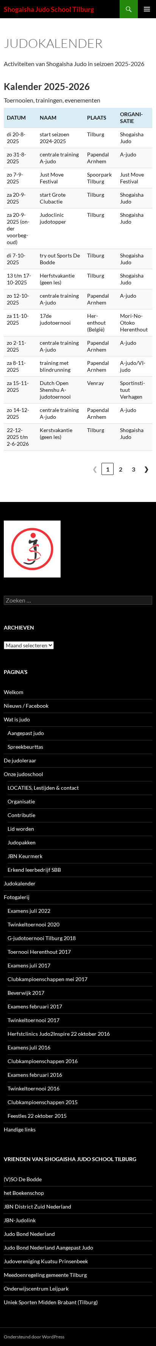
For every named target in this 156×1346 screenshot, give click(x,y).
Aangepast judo (26, 733)
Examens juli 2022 (29, 910)
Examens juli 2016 (29, 1047)
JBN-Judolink (20, 1220)
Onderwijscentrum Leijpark (36, 1288)
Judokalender (20, 883)
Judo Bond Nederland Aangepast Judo (48, 1247)
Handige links (20, 1129)
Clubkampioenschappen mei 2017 (47, 979)
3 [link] (133, 469)
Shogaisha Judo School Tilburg (49, 9)
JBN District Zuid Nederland (37, 1206)
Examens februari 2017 (35, 1006)
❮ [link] (94, 468)
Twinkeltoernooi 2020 (33, 924)
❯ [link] (146, 468)
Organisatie (21, 801)
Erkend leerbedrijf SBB (34, 869)
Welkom (13, 692)
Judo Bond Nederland (29, 1234)
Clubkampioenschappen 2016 (43, 1061)
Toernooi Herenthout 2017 (39, 951)
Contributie (21, 815)
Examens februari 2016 (35, 1074)
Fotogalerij (17, 897)
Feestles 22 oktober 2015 (37, 1115)
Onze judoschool (23, 774)
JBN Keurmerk (25, 856)
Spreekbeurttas (25, 746)
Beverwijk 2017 (26, 992)
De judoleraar (20, 760)
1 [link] (107, 469)
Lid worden (21, 828)
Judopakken (22, 842)
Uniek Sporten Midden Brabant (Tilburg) (51, 1302)
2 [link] (120, 469)
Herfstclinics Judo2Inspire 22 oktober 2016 (59, 1033)
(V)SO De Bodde (23, 1179)
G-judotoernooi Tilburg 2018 (42, 938)
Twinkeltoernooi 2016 (33, 1088)
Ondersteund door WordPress (34, 1337)
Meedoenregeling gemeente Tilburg (45, 1275)
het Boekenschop (24, 1193)
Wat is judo (17, 719)
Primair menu (147, 9)
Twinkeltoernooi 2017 (33, 1020)
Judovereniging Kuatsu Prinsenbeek (46, 1261)
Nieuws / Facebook (26, 705)
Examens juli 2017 (29, 965)
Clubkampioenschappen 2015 (43, 1102)
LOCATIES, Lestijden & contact (43, 787)
